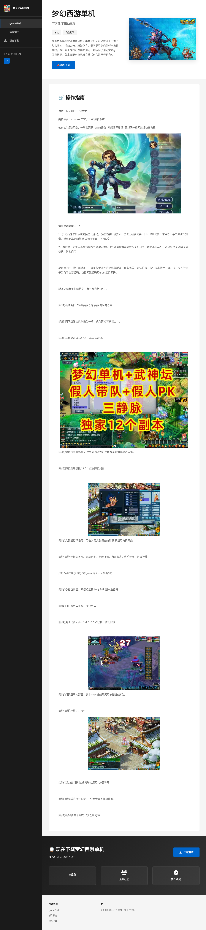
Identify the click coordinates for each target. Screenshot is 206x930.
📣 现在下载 (63, 64)
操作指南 (53, 915)
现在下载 (53, 920)
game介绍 (54, 910)
